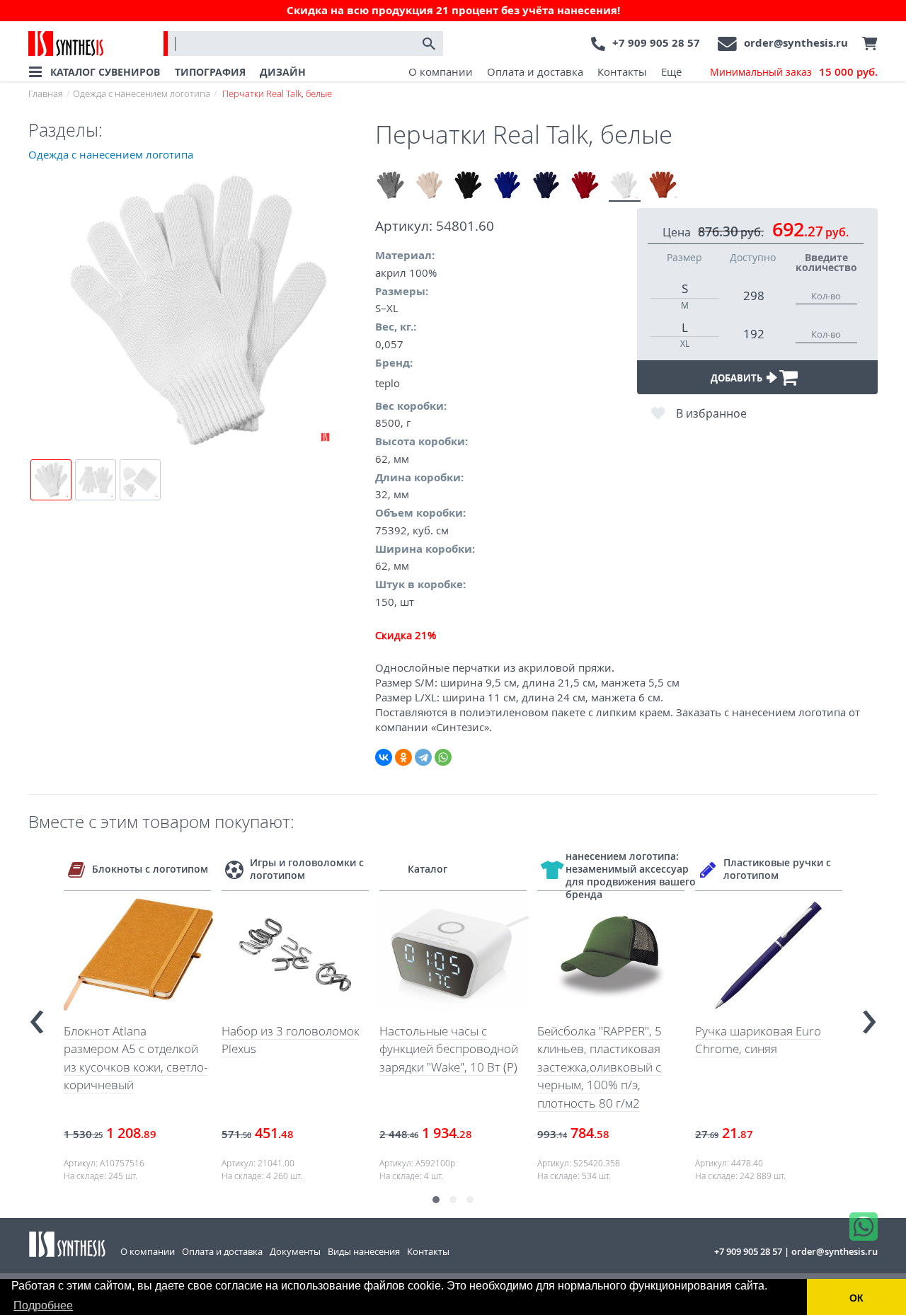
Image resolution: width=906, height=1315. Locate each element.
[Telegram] (423, 757)
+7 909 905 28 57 (656, 42)
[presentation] (36, 1016)
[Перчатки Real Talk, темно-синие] (547, 186)
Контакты (622, 71)
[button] (436, 1200)
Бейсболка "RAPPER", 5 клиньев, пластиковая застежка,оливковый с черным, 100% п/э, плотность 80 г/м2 (599, 1067)
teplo (387, 383)
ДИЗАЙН (283, 72)
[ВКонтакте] (383, 757)
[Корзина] (866, 44)
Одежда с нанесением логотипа (141, 93)
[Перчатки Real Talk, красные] (586, 186)
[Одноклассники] (403, 757)
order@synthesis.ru (796, 42)
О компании (440, 71)
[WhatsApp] (443, 757)
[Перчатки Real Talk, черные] (469, 186)
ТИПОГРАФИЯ (210, 72)
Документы (295, 1251)
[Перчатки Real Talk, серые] (391, 186)
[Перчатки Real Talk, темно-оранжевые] (664, 186)
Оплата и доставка (535, 71)
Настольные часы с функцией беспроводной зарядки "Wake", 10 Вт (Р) (448, 1049)
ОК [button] (856, 1298)
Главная (45, 93)
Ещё (671, 71)
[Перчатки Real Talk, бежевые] (430, 186)
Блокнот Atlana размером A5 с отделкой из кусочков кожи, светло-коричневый (135, 1058)
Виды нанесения (364, 1251)
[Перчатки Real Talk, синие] (508, 186)
